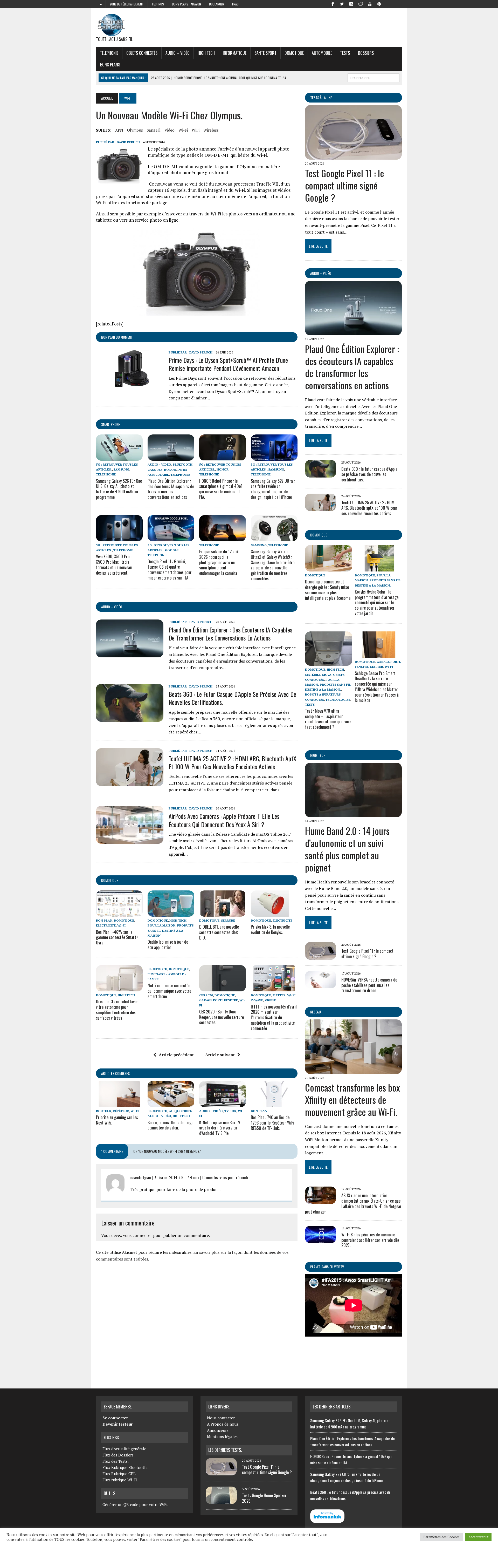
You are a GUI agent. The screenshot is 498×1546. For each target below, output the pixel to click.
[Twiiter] (342, 4)
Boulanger (216, 4)
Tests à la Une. (321, 97)
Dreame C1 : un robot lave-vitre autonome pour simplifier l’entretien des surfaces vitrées (117, 1009)
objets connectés (141, 53)
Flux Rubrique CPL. (119, 1473)
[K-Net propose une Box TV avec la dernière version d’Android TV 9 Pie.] (222, 1104)
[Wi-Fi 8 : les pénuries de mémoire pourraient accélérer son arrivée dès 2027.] (320, 1239)
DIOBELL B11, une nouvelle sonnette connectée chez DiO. (219, 932)
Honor (170, 470)
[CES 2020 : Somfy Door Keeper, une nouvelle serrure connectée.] (222, 988)
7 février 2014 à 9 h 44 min (176, 1177)
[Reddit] (360, 4)
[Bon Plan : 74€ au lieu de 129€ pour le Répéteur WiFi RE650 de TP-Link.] (274, 1104)
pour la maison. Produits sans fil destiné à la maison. (170, 930)
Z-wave (257, 1000)
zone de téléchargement (127, 4)
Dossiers (366, 53)
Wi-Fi (183, 130)
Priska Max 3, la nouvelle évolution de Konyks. (270, 929)
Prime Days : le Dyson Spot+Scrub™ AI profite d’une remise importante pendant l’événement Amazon (228, 364)
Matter (279, 995)
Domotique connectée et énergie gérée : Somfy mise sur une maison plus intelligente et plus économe (327, 589)
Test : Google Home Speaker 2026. (264, 1498)
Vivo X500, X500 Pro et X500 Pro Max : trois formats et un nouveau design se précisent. (115, 564)
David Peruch (128, 142)
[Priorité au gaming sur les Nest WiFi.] (119, 1104)
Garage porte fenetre (218, 1000)
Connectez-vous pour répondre (226, 1177)
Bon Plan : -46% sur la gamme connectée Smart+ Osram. (117, 937)
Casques (155, 470)
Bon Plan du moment (117, 337)
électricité (106, 925)
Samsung (121, 469)
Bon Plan (104, 920)
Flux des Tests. (115, 1461)
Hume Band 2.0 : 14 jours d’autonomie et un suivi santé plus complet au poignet (347, 849)
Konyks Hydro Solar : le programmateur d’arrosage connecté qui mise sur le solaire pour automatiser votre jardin (376, 602)
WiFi (195, 130)
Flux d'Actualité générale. (124, 1448)
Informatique (234, 53)
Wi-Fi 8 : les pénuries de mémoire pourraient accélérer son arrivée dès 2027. (370, 1240)
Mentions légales (222, 1436)
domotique (109, 880)
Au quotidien (180, 1111)
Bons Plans (110, 65)
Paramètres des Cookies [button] (441, 1537)
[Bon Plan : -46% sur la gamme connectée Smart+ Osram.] (119, 913)
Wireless (211, 130)
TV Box (230, 1111)
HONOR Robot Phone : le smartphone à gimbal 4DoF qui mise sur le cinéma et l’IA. (220, 489)
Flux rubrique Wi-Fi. (120, 1479)
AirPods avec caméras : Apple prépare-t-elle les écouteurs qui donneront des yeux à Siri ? (224, 820)
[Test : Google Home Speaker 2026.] (221, 1500)
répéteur (121, 1111)
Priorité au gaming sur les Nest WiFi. (117, 1120)
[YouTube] (370, 4)
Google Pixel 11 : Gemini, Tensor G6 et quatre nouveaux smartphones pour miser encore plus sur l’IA (170, 569)
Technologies (338, 700)
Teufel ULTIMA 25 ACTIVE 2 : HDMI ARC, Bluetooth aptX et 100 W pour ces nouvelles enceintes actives (232, 762)
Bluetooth (182, 464)
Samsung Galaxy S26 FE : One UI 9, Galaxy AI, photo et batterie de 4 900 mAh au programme (119, 489)
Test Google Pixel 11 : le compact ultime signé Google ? (344, 185)
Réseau (315, 1011)
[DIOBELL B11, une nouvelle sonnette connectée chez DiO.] (222, 913)
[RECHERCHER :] (373, 77)
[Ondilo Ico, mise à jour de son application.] (171, 913)
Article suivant (220, 1055)
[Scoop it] (398, 4)
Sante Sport (265, 53)
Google (171, 550)
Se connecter (115, 1417)
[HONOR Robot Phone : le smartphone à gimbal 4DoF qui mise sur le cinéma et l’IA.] (222, 457)
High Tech (206, 53)
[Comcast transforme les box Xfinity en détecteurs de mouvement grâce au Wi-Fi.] (353, 1070)
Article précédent (176, 1055)
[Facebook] (332, 4)
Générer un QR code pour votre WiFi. (135, 1504)
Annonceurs (218, 1430)
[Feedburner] (388, 4)
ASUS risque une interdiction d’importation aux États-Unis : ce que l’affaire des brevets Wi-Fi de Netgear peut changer (353, 1203)
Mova (326, 675)
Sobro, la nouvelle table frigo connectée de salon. (170, 1125)
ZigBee (270, 1000)
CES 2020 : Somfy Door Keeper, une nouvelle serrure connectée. (221, 1017)
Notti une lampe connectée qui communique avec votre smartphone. (169, 990)
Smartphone (110, 424)
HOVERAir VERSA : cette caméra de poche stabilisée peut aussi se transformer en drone (369, 985)
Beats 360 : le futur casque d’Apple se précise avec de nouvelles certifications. (232, 698)
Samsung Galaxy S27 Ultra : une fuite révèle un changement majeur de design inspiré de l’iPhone (273, 489)
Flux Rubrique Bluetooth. (125, 1467)
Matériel (313, 675)
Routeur (103, 1111)
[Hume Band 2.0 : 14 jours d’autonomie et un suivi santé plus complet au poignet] (353, 814)
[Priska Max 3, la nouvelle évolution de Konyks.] (274, 913)
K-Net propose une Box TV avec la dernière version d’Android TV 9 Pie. (219, 1127)
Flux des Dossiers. (118, 1455)
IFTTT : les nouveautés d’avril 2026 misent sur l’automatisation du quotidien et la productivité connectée (274, 1017)
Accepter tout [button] (478, 1537)
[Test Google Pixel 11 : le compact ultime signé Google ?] (353, 156)
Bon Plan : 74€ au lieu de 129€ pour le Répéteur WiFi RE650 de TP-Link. (272, 1122)
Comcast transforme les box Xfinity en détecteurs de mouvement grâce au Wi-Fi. (352, 1099)
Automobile (322, 53)
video (169, 130)
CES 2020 (206, 995)
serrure (228, 920)
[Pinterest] (379, 4)
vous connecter (137, 1235)
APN (119, 130)
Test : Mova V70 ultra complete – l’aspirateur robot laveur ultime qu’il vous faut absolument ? (328, 719)
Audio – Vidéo (177, 53)
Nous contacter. (221, 1417)
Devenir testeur (117, 1424)
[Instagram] (351, 4)
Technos (158, 4)
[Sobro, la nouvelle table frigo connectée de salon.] (171, 1104)
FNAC (235, 4)
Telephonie (109, 53)
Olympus (135, 130)
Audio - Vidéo (159, 464)
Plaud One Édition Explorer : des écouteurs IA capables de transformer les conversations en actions (171, 489)
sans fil (154, 130)
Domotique (294, 53)
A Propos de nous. (223, 1424)
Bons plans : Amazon (186, 4)
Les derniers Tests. (225, 1450)
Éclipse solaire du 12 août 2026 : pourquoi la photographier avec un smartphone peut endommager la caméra (219, 562)
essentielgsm (140, 1177)
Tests (345, 53)
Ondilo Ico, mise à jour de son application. (168, 944)
